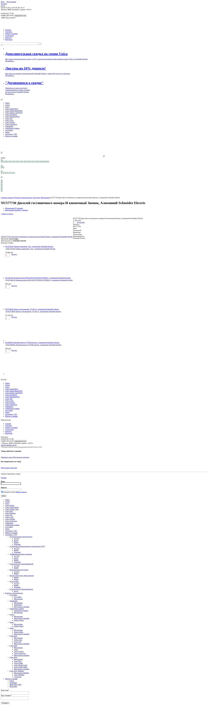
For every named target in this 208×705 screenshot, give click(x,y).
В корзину (81, 222)
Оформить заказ (7, 457)
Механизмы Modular (21, 673)
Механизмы (45, 198)
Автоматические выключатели (21, 537)
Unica (7, 107)
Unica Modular (12, 117)
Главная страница (7, 198)
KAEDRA (13, 683)
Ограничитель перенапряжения (21, 589)
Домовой (17, 544)
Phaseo (16, 579)
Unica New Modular (17, 671)
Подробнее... (10, 61)
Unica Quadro (10, 122)
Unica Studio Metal (14, 111)
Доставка (8, 32)
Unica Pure (11, 115)
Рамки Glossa (19, 620)
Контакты (8, 39)
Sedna (7, 132)
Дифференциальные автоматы (21, 554)
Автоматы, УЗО (11, 134)
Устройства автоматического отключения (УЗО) (27, 546)
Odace (7, 103)
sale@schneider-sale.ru (9, 445)
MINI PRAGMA (15, 685)
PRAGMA (13, 686)
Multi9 (16, 542)
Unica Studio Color (14, 113)
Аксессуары (14, 581)
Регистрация (11, 2)
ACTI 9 (16, 539)
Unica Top (8, 119)
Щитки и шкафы (11, 136)
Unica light (13, 646)
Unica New (36, 198)
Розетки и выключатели (23, 198)
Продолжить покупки (21, 457)
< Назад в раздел (7, 214)
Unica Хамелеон (11, 124)
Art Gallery (9, 130)
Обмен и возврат (11, 34)
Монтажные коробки (16, 210)
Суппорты (18, 677)
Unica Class (9, 120)
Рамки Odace (18, 626)
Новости (8, 37)
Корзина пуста (4, 5)
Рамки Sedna (18, 632)
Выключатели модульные (19, 570)
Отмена (3, 478)
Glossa (7, 105)
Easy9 (16, 540)
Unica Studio (11, 109)
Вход (3, 2)
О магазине (9, 36)
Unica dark (13, 636)
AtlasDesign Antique (12, 128)
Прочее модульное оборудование (22, 576)
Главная (8, 30)
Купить (14, 254)
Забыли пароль (21, 492)
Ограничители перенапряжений (21, 564)
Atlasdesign (9, 126)
